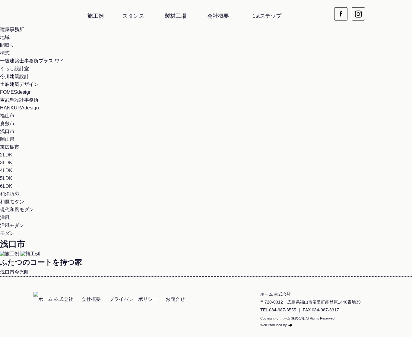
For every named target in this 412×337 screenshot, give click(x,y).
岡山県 (7, 139)
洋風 (5, 217)
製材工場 (175, 16)
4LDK (6, 170)
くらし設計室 (14, 68)
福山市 (7, 115)
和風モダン (12, 201)
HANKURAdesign (19, 107)
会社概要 (218, 16)
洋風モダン (12, 225)
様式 (5, 52)
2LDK (6, 154)
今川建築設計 (14, 76)
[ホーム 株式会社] (53, 299)
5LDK (6, 178)
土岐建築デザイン (19, 84)
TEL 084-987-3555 (278, 309)
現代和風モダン (17, 209)
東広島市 (9, 147)
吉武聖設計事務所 (19, 99)
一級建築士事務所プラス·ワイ (32, 60)
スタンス (133, 16)
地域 (5, 37)
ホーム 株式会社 (36, 10)
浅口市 (7, 131)
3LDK (6, 162)
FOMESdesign (16, 92)
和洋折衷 (9, 194)
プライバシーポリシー (133, 299)
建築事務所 (12, 29)
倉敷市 (7, 123)
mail (375, 10)
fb (340, 10)
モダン (7, 233)
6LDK (6, 186)
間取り (7, 45)
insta (358, 10)
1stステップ (266, 16)
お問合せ (175, 299)
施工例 (95, 16)
